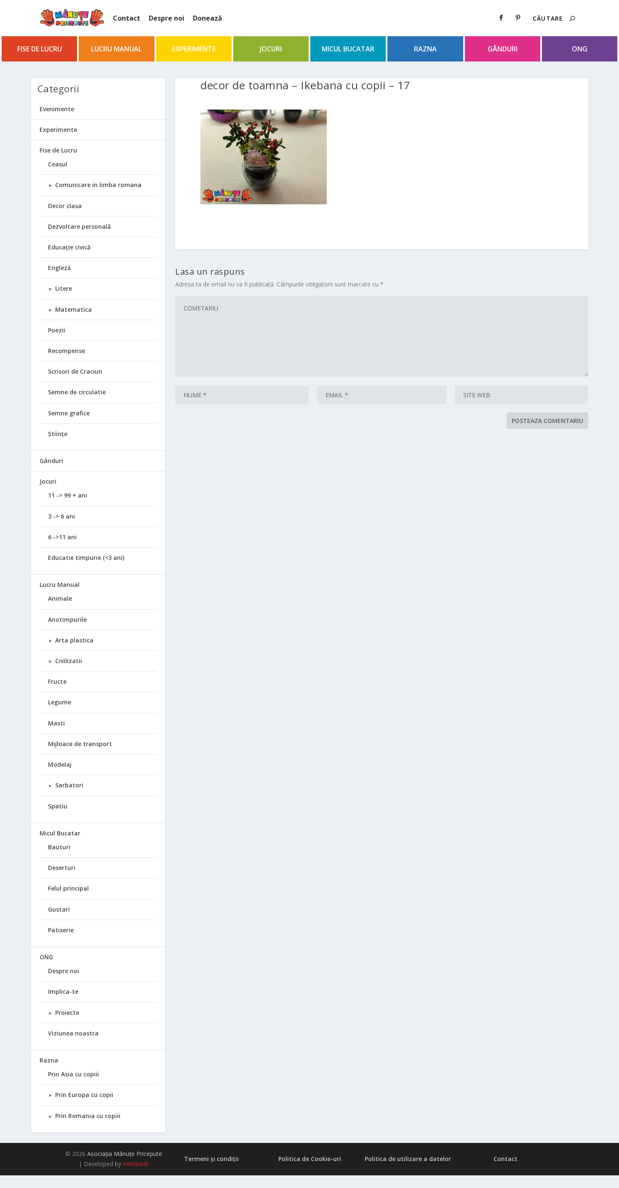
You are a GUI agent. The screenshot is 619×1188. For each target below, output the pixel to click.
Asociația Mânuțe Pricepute (124, 1154)
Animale (60, 598)
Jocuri (271, 49)
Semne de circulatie (77, 392)
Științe (57, 434)
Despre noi (166, 18)
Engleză (59, 268)
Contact (126, 18)
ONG (579, 49)
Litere (63, 288)
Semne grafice (69, 413)
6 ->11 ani (62, 537)
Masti (56, 723)
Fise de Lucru (39, 49)
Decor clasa (65, 206)
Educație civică (69, 247)
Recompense (66, 351)
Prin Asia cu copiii (73, 1074)
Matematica (73, 309)
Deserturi (61, 868)
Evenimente (57, 109)
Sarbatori (69, 785)
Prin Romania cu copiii (87, 1116)
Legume (59, 702)
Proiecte (67, 1013)
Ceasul (57, 164)
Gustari (59, 909)
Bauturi (59, 847)
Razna (425, 49)
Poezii (56, 330)
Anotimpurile (67, 619)
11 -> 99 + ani (67, 495)
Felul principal (68, 888)
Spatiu (57, 806)
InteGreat (136, 1164)
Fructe (57, 681)
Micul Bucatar (348, 49)
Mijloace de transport (80, 744)
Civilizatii (68, 661)
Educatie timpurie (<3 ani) (86, 558)
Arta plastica (74, 640)
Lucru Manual (116, 49)
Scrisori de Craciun (75, 371)
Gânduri (503, 49)
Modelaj (60, 764)
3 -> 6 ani (61, 516)
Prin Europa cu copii (84, 1095)
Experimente (194, 49)
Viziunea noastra (73, 1033)
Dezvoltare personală (79, 226)
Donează (207, 18)
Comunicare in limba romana (98, 185)
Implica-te (63, 991)
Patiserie (61, 930)
